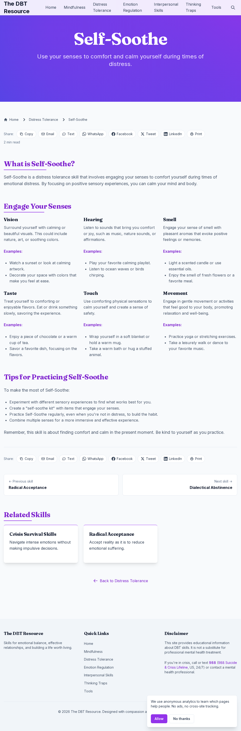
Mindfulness (74, 7)
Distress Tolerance (43, 120)
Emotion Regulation (99, 667)
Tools (216, 7)
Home (50, 7)
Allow (159, 719)
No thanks (181, 719)
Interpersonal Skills (98, 675)
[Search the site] (233, 7)
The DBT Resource (16, 7)
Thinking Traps (95, 683)
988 (212, 663)
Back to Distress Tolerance (124, 580)
